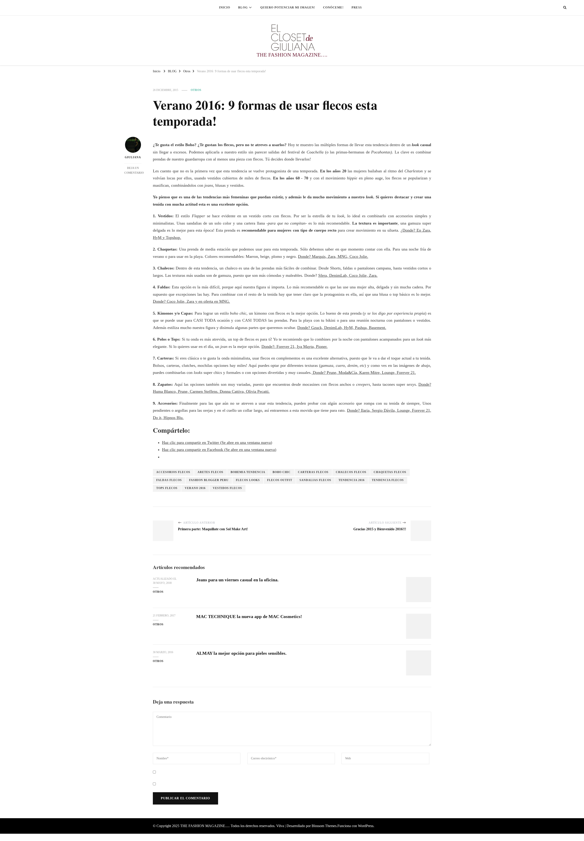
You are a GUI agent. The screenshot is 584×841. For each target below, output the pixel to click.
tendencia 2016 (352, 480)
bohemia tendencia (248, 472)
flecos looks (248, 480)
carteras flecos (313, 472)
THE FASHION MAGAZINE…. (292, 55)
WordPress (365, 826)
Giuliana (133, 157)
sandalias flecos (315, 480)
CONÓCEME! (333, 7)
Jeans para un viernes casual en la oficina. (237, 579)
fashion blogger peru (209, 480)
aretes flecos (210, 472)
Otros (196, 90)
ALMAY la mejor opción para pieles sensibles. (241, 653)
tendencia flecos (388, 480)
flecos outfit (279, 480)
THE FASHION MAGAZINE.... (204, 826)
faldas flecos (169, 480)
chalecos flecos (351, 472)
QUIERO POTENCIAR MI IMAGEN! (287, 7)
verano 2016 (195, 488)
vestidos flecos (227, 488)
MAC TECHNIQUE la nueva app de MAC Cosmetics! (249, 616)
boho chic (282, 472)
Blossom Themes (324, 826)
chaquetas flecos (390, 472)
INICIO (224, 7)
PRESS (357, 7)
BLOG (243, 7)
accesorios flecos (173, 472)
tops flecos (166, 488)
